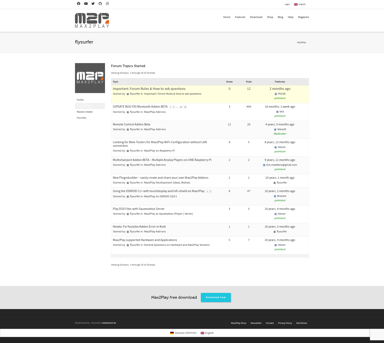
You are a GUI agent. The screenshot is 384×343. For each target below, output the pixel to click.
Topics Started (84, 105)
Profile (80, 99)
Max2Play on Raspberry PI (159, 151)
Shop (270, 17)
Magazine (303, 17)
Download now (216, 297)
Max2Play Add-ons (155, 112)
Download (256, 17)
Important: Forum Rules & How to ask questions (149, 88)
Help (290, 17)
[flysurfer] (90, 79)
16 (185, 107)
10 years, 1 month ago (280, 178)
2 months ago (280, 88)
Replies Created (85, 111)
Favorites (81, 117)
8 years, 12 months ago (280, 142)
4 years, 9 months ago (279, 124)
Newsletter (256, 323)
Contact (270, 323)
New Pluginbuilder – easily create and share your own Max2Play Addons (160, 178)
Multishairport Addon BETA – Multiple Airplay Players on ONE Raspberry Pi (162, 160)
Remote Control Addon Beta (131, 124)
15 (181, 107)
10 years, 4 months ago (280, 209)
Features (240, 17)
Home (226, 17)
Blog (280, 17)
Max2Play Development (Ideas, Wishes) (167, 182)
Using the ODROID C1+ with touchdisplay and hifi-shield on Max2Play (158, 191)
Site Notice (301, 323)
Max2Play (301, 42)
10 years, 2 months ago (280, 191)
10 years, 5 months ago (280, 227)
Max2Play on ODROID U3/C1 (160, 196)
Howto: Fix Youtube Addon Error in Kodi (139, 227)
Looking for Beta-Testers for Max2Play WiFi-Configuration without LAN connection (160, 144)
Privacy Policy (285, 323)
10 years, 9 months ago (280, 240)
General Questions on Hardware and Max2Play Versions (177, 245)
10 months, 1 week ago (280, 107)
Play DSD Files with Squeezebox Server (139, 209)
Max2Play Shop (238, 323)
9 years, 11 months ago (280, 160)
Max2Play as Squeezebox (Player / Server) (168, 214)
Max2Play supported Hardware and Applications (145, 240)
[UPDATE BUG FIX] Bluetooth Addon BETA (140, 107)
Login (287, 4)
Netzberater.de (109, 323)
